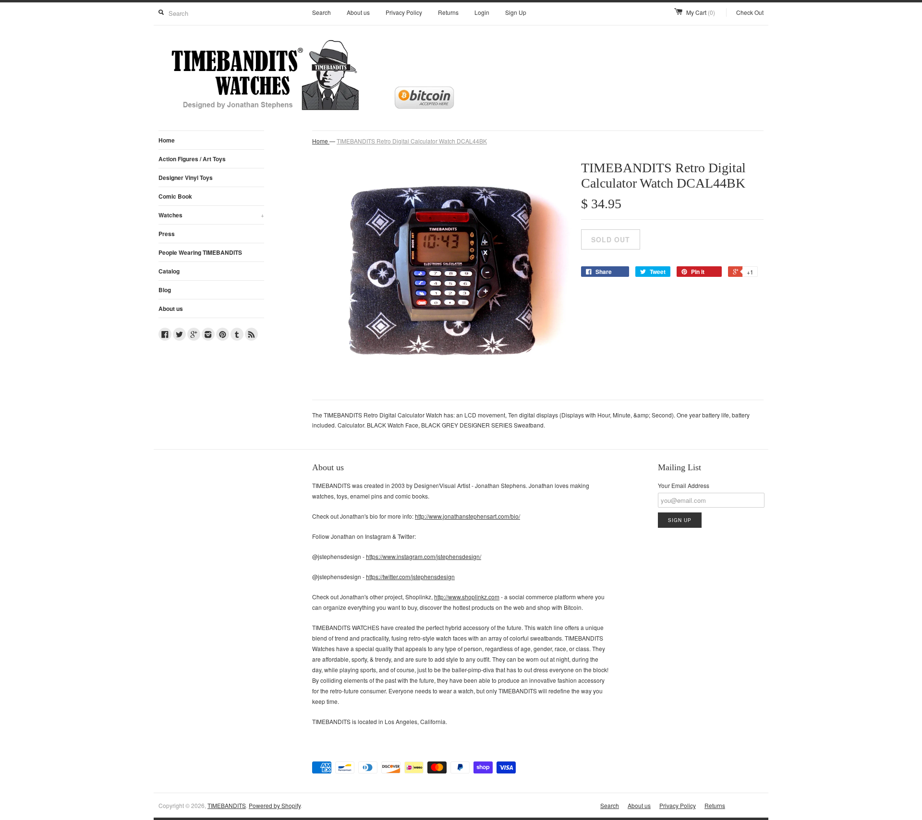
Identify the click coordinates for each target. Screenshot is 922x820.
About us (358, 12)
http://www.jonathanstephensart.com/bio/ (467, 516)
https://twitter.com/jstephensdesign (410, 576)
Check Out (750, 12)
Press (166, 233)
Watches (211, 215)
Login (481, 12)
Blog (164, 289)
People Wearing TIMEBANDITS (200, 252)
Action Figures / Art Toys (192, 158)
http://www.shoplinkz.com (466, 597)
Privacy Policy (404, 12)
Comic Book (175, 196)
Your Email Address (683, 485)
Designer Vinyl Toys (185, 177)
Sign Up (515, 12)
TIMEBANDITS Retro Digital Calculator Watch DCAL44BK (412, 141)
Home (166, 140)
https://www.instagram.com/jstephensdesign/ (423, 556)
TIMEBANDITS (226, 805)
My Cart (700, 12)
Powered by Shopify (275, 805)
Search (321, 12)
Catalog (169, 271)
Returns (448, 12)
